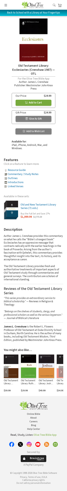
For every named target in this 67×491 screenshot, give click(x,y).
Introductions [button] (16, 182)
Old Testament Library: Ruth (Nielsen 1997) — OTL (28, 385)
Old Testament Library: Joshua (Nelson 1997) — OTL (46, 385)
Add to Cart (35, 103)
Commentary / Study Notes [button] (23, 174)
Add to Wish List (35, 131)
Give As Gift (35, 119)
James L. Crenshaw (38, 82)
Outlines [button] (13, 178)
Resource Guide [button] (17, 170)
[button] (54, 5)
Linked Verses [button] (15, 186)
